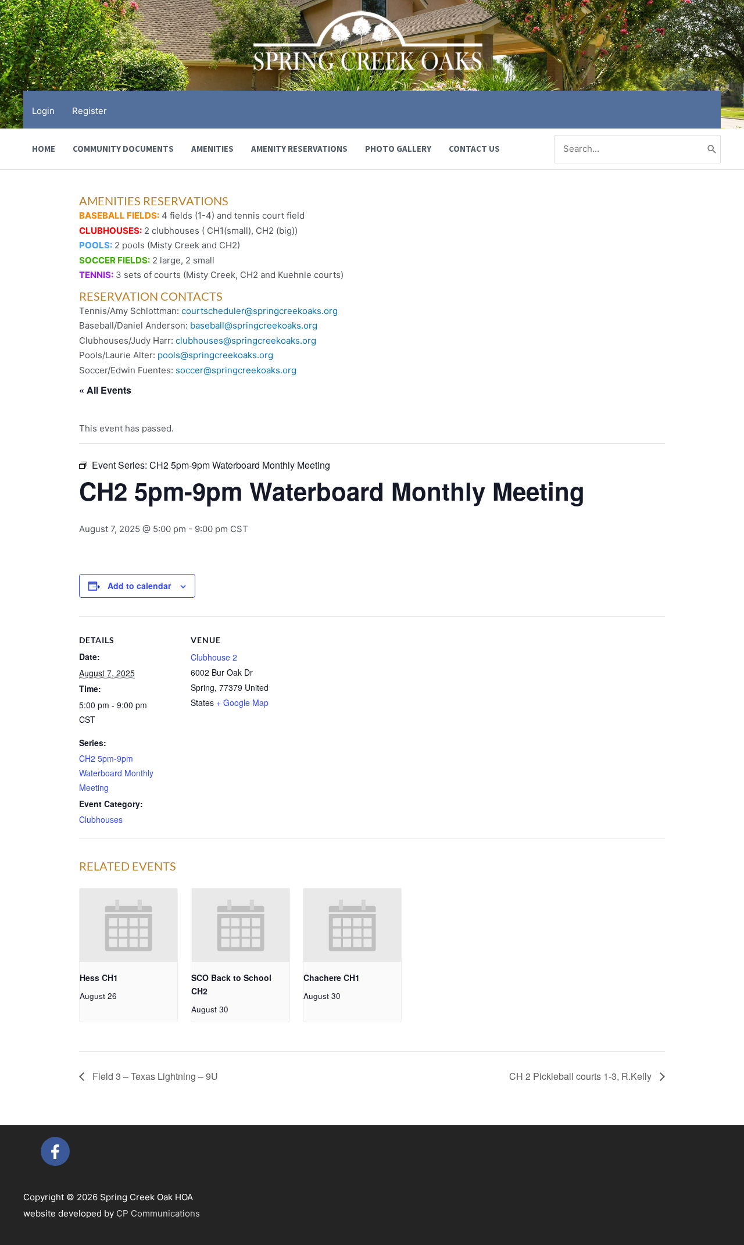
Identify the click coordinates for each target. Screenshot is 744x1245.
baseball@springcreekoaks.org (253, 325)
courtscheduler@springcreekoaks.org (259, 310)
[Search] (712, 149)
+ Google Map (242, 702)
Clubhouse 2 (214, 657)
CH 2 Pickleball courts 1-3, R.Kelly (581, 1076)
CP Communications (158, 1213)
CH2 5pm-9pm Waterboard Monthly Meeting (116, 772)
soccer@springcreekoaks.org (236, 370)
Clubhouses (101, 819)
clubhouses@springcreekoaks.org (246, 340)
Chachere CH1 (331, 977)
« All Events (105, 390)
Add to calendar (139, 585)
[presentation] (128, 925)
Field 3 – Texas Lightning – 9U (154, 1076)
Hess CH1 (99, 977)
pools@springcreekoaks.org (215, 355)
